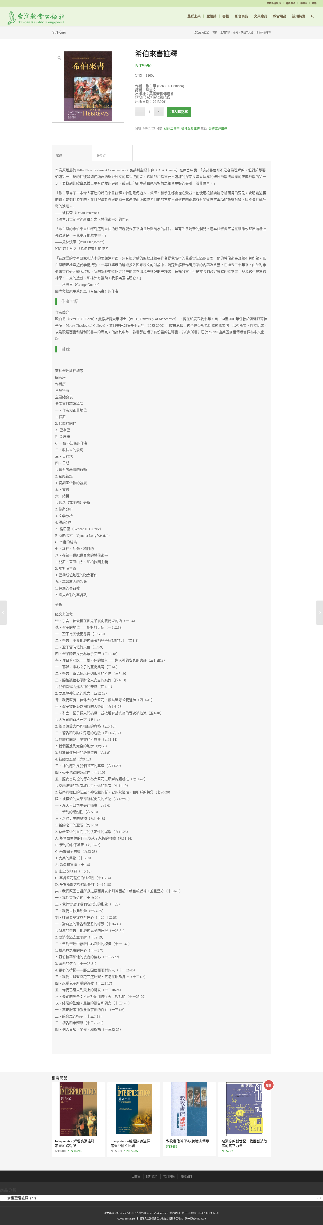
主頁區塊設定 (274, 3)
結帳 (314, 3)
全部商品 (59, 32)
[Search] (312, 16)
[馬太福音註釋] (319, 613)
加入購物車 (179, 112)
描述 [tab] (72, 155)
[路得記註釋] (3, 613)
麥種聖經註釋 (190, 128)
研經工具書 (247, 32)
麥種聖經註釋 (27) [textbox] (160, 1198)
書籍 (235, 32)
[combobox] (161, 1198)
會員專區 (290, 3)
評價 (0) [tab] (112, 155)
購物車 (303, 3)
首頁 (214, 32)
